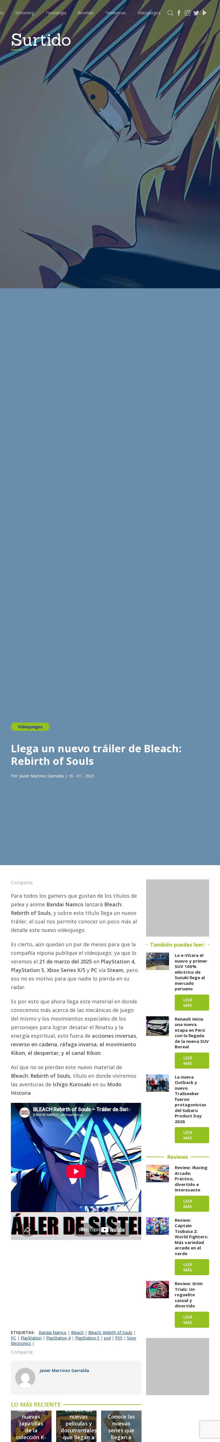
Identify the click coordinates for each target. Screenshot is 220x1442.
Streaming (24, 12)
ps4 (107, 1338)
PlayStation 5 (87, 1338)
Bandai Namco (52, 1332)
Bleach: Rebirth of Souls (110, 1332)
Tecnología (56, 12)
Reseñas (85, 12)
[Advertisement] (76, 1287)
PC (13, 1338)
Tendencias (115, 12)
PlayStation (31, 1338)
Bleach (77, 1332)
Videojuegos (149, 12)
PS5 (118, 1338)
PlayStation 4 (58, 1338)
